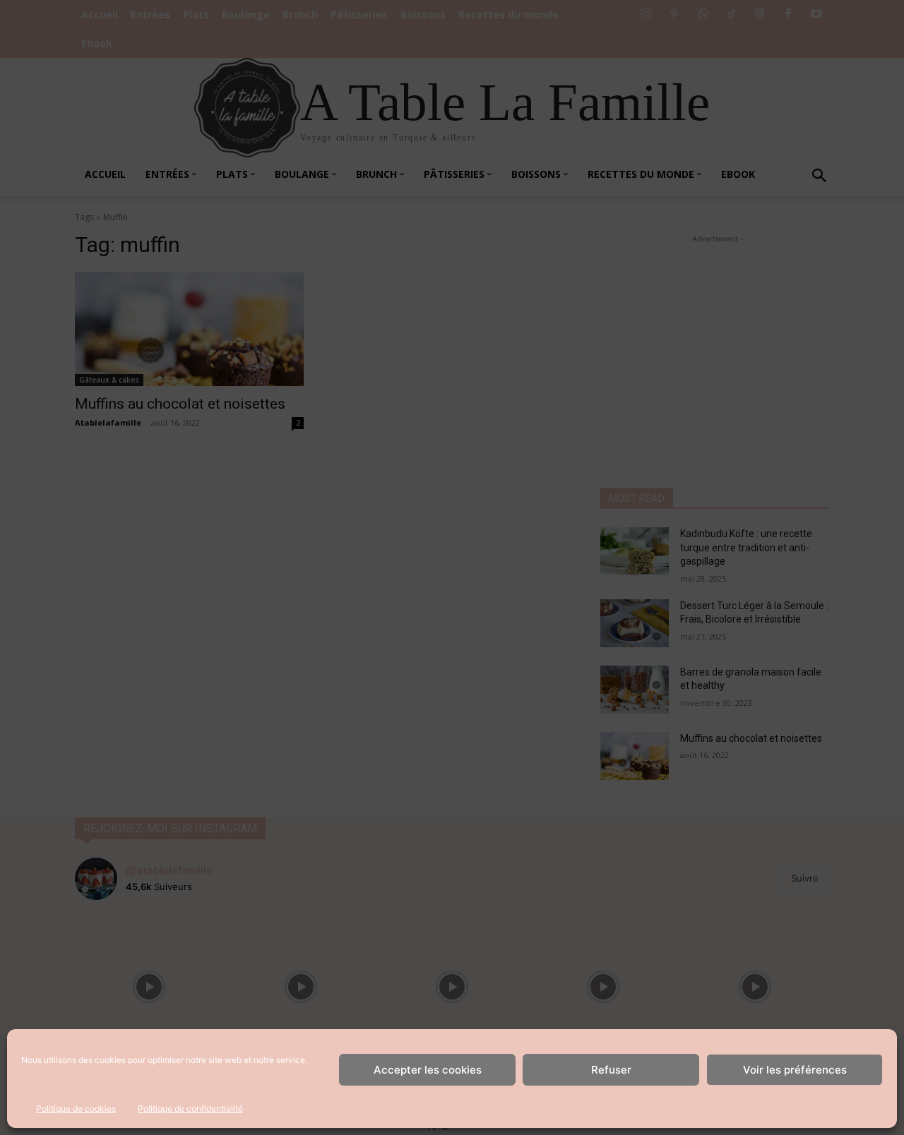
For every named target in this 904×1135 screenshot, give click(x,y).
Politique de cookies (76, 1108)
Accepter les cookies (428, 1069)
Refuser (611, 1069)
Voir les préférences (795, 1069)
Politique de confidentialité (190, 1108)
